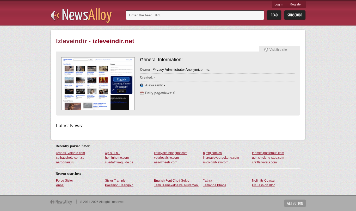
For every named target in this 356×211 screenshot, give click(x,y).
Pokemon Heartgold (119, 185)
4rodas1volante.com (70, 153)
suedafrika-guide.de (119, 162)
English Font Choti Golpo (171, 180)
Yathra (207, 180)
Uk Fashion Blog (263, 185)
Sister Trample (115, 180)
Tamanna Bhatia (214, 185)
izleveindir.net (113, 40)
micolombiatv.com (215, 162)
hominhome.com (117, 157)
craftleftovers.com (264, 162)
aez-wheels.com (165, 162)
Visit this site (278, 50)
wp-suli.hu (112, 153)
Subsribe (295, 15)
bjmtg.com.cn (212, 153)
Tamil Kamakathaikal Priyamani (176, 185)
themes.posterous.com (268, 153)
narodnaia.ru (65, 162)
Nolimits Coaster (263, 180)
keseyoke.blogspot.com (170, 153)
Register (296, 4)
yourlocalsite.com (166, 157)
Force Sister (64, 180)
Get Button (295, 203)
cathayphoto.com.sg (70, 157)
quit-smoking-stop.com (268, 157)
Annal (60, 185)
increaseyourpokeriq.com (221, 157)
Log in (278, 4)
